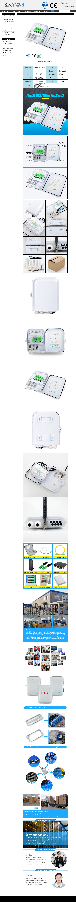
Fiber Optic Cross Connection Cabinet (11, 32)
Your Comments (28, 11)
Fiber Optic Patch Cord (8, 19)
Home (3, 11)
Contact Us (45, 11)
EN (52, 11)
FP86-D (61, 892)
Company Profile (11, 11)
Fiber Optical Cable (8, 36)
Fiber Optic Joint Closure (9, 21)
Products (20, 11)
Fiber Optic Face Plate (8, 28)
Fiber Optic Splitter (7, 17)
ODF (5, 30)
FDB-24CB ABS (71, 892)
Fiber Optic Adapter (8, 26)
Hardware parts (7, 34)
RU (55, 11)
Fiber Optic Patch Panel (8, 23)
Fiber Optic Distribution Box (9, 15)
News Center (37, 11)
